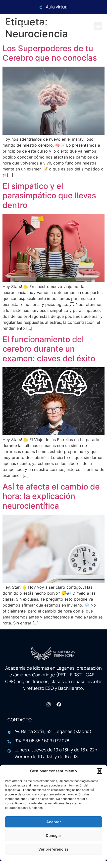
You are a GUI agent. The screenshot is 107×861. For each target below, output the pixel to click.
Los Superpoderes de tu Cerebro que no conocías (49, 53)
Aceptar (53, 822)
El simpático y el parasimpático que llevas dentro (49, 195)
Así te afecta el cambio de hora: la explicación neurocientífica (51, 496)
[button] (99, 771)
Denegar (53, 835)
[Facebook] (58, 704)
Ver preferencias (53, 849)
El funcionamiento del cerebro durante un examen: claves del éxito (48, 348)
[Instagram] (48, 704)
